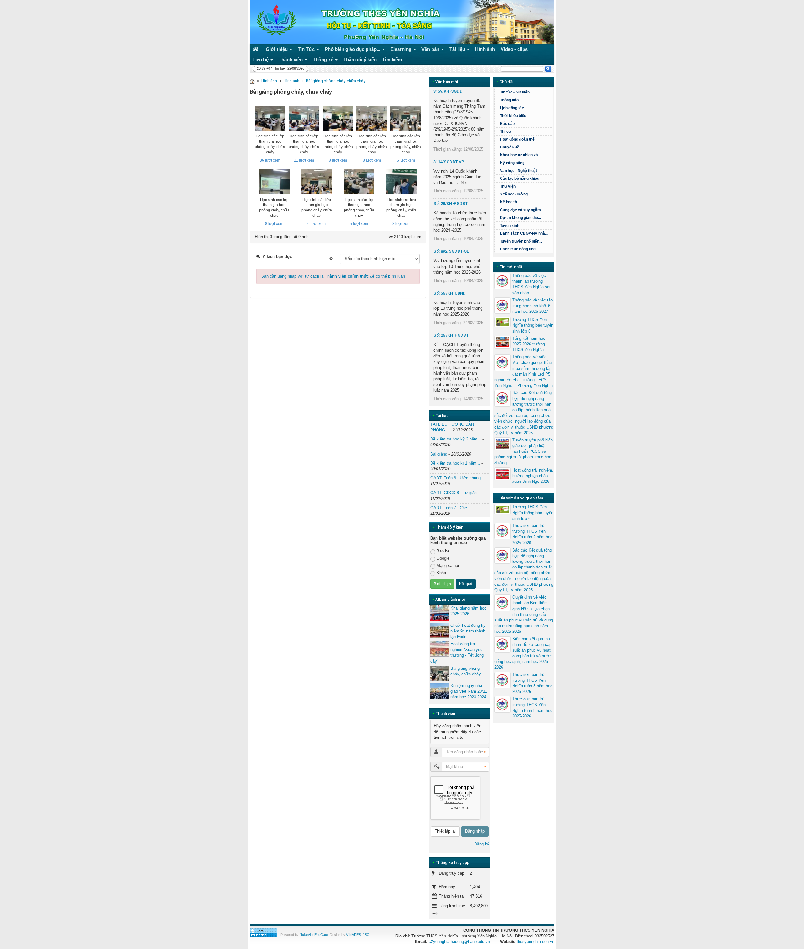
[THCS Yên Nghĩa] (275, 20)
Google (443, 558)
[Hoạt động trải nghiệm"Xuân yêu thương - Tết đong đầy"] (439, 649)
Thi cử (505, 131)
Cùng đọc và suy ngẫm (520, 210)
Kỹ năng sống (512, 163)
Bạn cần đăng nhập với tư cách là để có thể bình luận (333, 276)
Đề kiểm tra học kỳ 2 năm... (455, 439)
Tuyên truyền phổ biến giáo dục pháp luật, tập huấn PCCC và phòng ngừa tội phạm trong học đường (523, 451)
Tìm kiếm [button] (392, 59)
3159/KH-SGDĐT (449, 91)
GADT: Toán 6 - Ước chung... (457, 478)
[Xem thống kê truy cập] (263, 932)
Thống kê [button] (323, 59)
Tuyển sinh (509, 225)
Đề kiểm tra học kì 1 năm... (455, 463)
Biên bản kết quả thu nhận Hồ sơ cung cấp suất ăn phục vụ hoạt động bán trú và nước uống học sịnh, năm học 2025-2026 (523, 653)
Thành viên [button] (291, 59)
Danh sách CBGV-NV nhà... (524, 233)
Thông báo (509, 100)
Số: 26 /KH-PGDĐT (451, 335)
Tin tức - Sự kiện (515, 92)
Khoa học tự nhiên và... (520, 155)
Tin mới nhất (511, 266)
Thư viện (508, 186)
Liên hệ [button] (261, 59)
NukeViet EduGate (314, 934)
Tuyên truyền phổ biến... (521, 241)
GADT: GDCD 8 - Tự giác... (455, 492)
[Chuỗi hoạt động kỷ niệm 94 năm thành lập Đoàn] (439, 630)
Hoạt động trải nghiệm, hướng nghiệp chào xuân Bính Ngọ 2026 (532, 476)
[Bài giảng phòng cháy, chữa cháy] (439, 673)
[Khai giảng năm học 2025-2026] (439, 613)
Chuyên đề (509, 147)
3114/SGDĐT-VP (448, 161)
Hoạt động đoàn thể (517, 139)
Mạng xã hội (448, 565)
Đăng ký (481, 844)
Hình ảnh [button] (485, 49)
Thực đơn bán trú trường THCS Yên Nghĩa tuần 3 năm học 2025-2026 (532, 683)
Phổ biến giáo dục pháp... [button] (353, 49)
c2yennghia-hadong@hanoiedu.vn (459, 941)
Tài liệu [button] (457, 49)
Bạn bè (443, 551)
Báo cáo (507, 123)
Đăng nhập (475, 831)
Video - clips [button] (514, 49)
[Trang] (252, 80)
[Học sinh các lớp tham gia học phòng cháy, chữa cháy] (270, 118)
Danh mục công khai (518, 249)
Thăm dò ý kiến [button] (360, 59)
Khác (441, 572)
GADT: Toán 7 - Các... (450, 507)
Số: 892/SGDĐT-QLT (452, 251)
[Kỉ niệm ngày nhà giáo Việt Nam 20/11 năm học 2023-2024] (439, 691)
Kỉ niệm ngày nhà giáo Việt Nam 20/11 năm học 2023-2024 (468, 691)
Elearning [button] (401, 49)
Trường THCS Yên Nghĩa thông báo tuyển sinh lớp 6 (532, 325)
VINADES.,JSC (357, 934)
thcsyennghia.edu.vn (535, 941)
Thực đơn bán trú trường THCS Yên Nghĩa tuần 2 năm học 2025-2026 (532, 534)
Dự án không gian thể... (520, 218)
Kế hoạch (508, 202)
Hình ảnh (269, 80)
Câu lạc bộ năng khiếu (519, 178)
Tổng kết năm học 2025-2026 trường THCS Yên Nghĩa (528, 344)
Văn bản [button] (431, 49)
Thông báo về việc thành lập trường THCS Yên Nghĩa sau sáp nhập (531, 284)
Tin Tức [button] (307, 49)
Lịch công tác (512, 108)
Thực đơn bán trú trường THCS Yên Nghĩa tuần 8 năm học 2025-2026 (532, 707)
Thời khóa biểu (513, 116)
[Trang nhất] (256, 49)
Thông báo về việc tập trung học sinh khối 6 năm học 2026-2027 (532, 306)
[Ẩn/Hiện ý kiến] (331, 258)
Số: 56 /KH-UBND (449, 293)
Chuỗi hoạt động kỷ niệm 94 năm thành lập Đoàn (468, 631)
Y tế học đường (514, 194)
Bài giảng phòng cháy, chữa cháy (335, 80)
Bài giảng (438, 454)
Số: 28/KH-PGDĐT (450, 203)
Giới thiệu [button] (277, 49)
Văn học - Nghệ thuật (518, 170)
